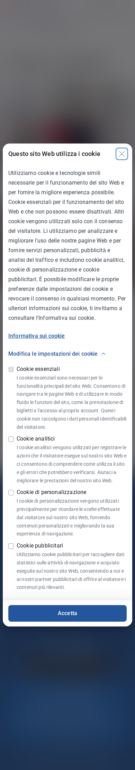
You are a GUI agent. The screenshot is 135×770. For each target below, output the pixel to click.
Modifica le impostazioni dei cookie (53, 354)
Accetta (67, 613)
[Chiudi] (122, 154)
